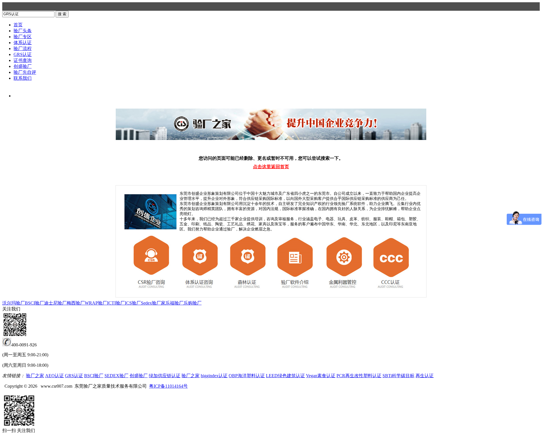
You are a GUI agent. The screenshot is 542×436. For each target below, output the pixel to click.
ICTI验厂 (116, 303)
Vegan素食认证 (320, 375)
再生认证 (425, 375)
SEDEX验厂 (116, 375)
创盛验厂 (23, 66)
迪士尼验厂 (55, 303)
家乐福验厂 (172, 303)
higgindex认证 (214, 375)
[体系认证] (200, 290)
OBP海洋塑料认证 (247, 375)
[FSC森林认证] (249, 290)
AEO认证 (54, 375)
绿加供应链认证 (164, 375)
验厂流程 (23, 48)
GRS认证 (23, 54)
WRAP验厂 (96, 303)
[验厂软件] (297, 290)
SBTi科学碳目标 (398, 375)
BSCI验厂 (34, 303)
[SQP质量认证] (390, 290)
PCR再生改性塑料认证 (358, 375)
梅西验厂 (76, 303)
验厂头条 (23, 30)
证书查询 (23, 60)
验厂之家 (35, 375)
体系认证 (23, 42)
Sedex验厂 (151, 303)
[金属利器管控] (344, 290)
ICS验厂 (133, 303)
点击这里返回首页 (271, 166)
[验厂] (153, 290)
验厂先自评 (25, 72)
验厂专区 (23, 36)
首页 (18, 24)
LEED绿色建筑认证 (285, 375)
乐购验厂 (192, 303)
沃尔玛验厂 (13, 303)
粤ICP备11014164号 (168, 386)
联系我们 (23, 78)
